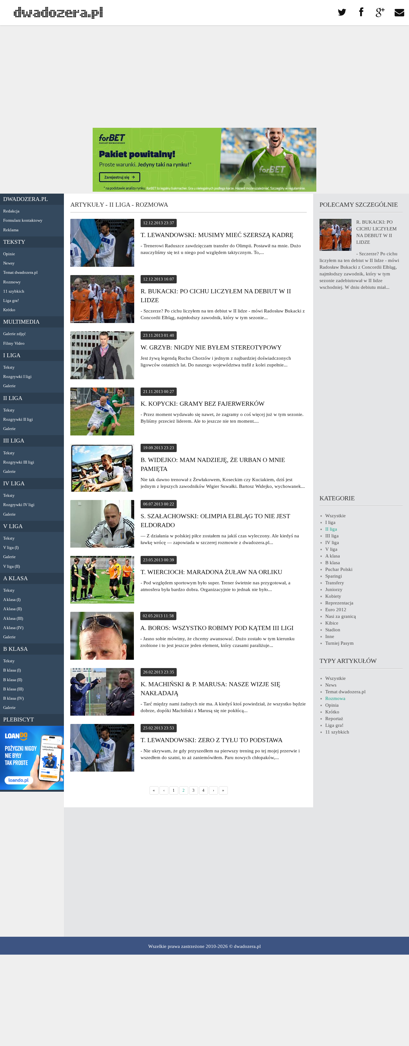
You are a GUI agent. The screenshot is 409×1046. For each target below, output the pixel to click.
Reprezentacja (339, 602)
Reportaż (334, 718)
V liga (13, 526)
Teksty (14, 242)
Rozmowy (12, 282)
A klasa (15, 578)
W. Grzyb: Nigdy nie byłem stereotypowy (211, 347)
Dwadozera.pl (25, 199)
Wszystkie (335, 515)
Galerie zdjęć (14, 333)
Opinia (332, 705)
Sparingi (333, 576)
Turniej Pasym (339, 643)
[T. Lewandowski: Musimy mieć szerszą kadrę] (102, 244)
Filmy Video (14, 343)
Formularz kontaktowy (22, 220)
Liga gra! (11, 300)
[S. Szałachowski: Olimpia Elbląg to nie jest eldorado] (102, 525)
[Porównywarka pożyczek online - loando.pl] (32, 788)
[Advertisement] (204, 76)
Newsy (9, 263)
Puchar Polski (338, 569)
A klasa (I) (11, 599)
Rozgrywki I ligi (17, 376)
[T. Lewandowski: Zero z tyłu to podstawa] (102, 748)
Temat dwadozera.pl (20, 272)
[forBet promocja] (204, 190)
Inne (329, 636)
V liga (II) (11, 566)
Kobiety (333, 596)
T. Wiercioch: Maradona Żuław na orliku (211, 571)
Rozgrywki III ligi (18, 462)
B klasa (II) (12, 679)
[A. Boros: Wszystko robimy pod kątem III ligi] (102, 637)
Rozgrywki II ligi (18, 419)
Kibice (331, 623)
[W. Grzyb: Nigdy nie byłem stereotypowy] (102, 356)
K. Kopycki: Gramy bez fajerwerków (203, 403)
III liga (13, 440)
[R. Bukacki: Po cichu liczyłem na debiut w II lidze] (102, 300)
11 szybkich (13, 291)
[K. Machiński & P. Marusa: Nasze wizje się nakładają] (102, 693)
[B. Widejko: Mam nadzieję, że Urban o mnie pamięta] (102, 469)
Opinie (9, 253)
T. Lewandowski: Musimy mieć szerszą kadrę (217, 234)
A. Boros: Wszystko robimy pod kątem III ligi (217, 627)
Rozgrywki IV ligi (19, 504)
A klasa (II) (12, 608)
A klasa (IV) (13, 627)
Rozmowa (335, 698)
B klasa (15, 649)
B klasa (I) (12, 670)
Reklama (11, 229)
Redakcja (11, 211)
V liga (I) (11, 547)
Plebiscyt (18, 719)
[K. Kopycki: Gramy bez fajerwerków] (102, 412)
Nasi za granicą (340, 616)
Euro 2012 (335, 609)
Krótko (9, 309)
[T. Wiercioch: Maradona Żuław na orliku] (102, 580)
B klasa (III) (13, 689)
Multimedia (21, 322)
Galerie (9, 385)
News (330, 685)
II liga (12, 398)
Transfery (334, 582)
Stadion (332, 629)
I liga (11, 355)
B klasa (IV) (13, 698)
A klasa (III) (13, 618)
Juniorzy (334, 589)
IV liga (14, 483)
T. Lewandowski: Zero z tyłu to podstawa (211, 739)
